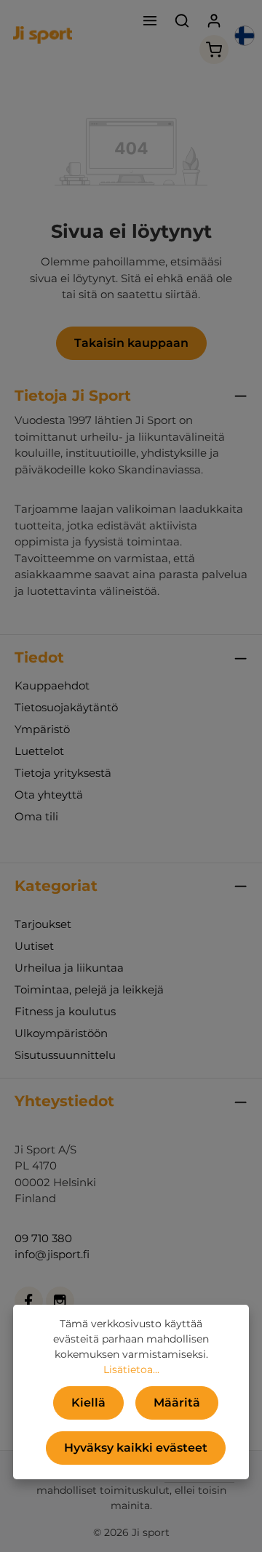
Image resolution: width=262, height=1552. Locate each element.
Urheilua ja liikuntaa (69, 968)
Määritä (177, 1402)
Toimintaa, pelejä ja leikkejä (89, 989)
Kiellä (88, 1402)
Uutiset (34, 946)
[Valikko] (149, 20)
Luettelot (39, 751)
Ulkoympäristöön (61, 1033)
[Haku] (181, 20)
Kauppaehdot (52, 685)
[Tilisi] (214, 20)
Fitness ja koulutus (65, 1011)
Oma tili (36, 816)
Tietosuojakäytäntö (66, 707)
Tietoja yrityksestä (63, 773)
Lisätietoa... (131, 1369)
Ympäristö (42, 729)
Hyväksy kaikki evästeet (135, 1448)
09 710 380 (43, 1238)
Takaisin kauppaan (131, 343)
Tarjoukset (43, 924)
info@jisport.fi (52, 1254)
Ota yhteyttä (49, 794)
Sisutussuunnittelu (65, 1055)
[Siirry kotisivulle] (42, 35)
